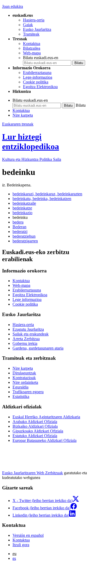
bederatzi (20, 231)
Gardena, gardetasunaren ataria (38, 348)
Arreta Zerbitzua (26, 338)
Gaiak (28, 24)
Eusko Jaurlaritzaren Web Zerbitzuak (32, 473)
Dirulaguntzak (24, 373)
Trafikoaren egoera (28, 392)
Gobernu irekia (25, 343)
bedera (18, 222)
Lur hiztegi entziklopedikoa (30, 141)
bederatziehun (24, 236)
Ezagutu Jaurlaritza (28, 329)
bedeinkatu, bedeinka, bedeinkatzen (42, 198)
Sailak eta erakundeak (31, 334)
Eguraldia (20, 387)
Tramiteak (31, 34)
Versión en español (28, 535)
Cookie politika (35, 82)
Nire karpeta (23, 115)
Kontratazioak (24, 377)
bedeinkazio (22, 212)
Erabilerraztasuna (37, 72)
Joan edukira (12, 6)
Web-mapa (32, 53)
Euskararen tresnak (17, 124)
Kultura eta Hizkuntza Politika (31, 159)
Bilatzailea (31, 48)
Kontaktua (31, 43)
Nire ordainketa (25, 382)
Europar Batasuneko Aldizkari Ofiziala (45, 440)
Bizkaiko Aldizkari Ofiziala (35, 426)
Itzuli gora (21, 545)
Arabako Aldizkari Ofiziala (35, 421)
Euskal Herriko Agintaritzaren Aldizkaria (46, 417)
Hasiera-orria (33, 20)
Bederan (19, 227)
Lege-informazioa (37, 77)
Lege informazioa (27, 299)
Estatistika (21, 396)
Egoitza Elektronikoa (40, 86)
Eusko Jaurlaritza (37, 29)
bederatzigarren (25, 241)
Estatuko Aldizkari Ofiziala (35, 435)
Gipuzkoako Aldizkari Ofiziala (38, 431)
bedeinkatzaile (24, 203)
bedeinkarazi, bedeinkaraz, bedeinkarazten (47, 194)
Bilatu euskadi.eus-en (40, 57)
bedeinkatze (22, 208)
